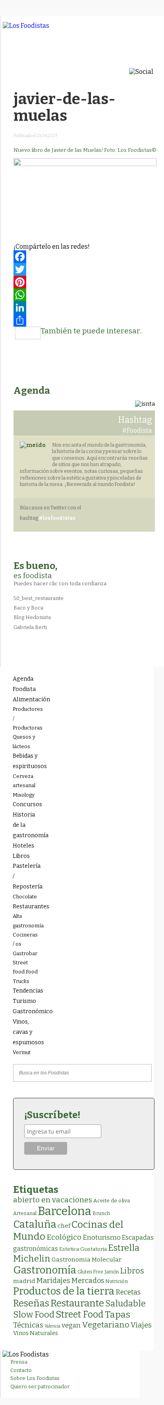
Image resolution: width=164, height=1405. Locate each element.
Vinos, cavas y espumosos (26, 1032)
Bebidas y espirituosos (26, 761)
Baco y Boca (28, 608)
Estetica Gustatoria (83, 1249)
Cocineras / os (25, 939)
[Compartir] (85, 320)
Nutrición (116, 1281)
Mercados (87, 1280)
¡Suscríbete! (52, 1115)
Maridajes (53, 1280)
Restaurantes (26, 906)
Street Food (80, 1314)
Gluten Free (90, 1272)
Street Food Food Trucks (25, 972)
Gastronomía (44, 1270)
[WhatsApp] (85, 294)
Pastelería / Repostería (26, 876)
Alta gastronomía (26, 920)
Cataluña (34, 1224)
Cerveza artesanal (24, 780)
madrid (24, 1281)
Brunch (101, 1213)
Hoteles (23, 845)
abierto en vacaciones (52, 1199)
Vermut (22, 1052)
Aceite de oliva (111, 1200)
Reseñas (31, 1303)
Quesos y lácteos (24, 741)
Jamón (111, 1272)
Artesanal (25, 1213)
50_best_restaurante (39, 598)
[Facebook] (85, 256)
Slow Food (33, 1315)
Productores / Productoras (26, 718)
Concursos (26, 804)
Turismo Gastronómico (26, 1006)
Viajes (141, 1325)
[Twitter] (85, 269)
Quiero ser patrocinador (39, 1387)
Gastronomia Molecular (87, 1259)
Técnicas (28, 1325)
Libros (21, 856)
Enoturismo (102, 1237)
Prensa (18, 1362)
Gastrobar (25, 953)
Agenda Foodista (24, 684)
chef (64, 1225)
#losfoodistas (57, 518)
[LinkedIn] (85, 307)
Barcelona (64, 1211)
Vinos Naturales (35, 1333)
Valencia (52, 1326)
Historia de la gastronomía (26, 825)
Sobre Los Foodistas (35, 1378)
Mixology (24, 795)
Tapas (117, 1314)
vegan (71, 1325)
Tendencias (26, 990)
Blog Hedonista (32, 617)
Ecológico (63, 1237)
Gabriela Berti (30, 627)
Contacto (21, 1370)
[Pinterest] (85, 282)
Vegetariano (105, 1325)
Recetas (128, 1292)
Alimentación (26, 699)
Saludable (125, 1304)
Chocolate (25, 897)
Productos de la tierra (63, 1291)
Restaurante (77, 1303)
